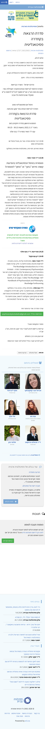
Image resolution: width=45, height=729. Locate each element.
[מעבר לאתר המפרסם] (22, 15)
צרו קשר (37, 713)
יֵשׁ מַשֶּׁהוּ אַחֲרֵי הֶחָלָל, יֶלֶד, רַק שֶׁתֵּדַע (27, 617)
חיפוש (3, 2)
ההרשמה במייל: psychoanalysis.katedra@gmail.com (22, 314)
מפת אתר (19, 716)
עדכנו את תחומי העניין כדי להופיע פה (24, 455)
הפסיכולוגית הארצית (29, 26)
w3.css (27, 721)
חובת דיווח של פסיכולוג (31, 485)
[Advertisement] (22, 569)
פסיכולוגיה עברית (35, 7)
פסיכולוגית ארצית (37, 50)
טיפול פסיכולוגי (33, 353)
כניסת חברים (7, 541)
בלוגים (40, 26)
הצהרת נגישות (27, 713)
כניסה (17, 2)
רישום (11, 2)
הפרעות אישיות (22, 353)
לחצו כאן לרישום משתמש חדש (32, 532)
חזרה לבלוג (9, 501)
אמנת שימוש (16, 713)
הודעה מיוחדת (34, 472)
